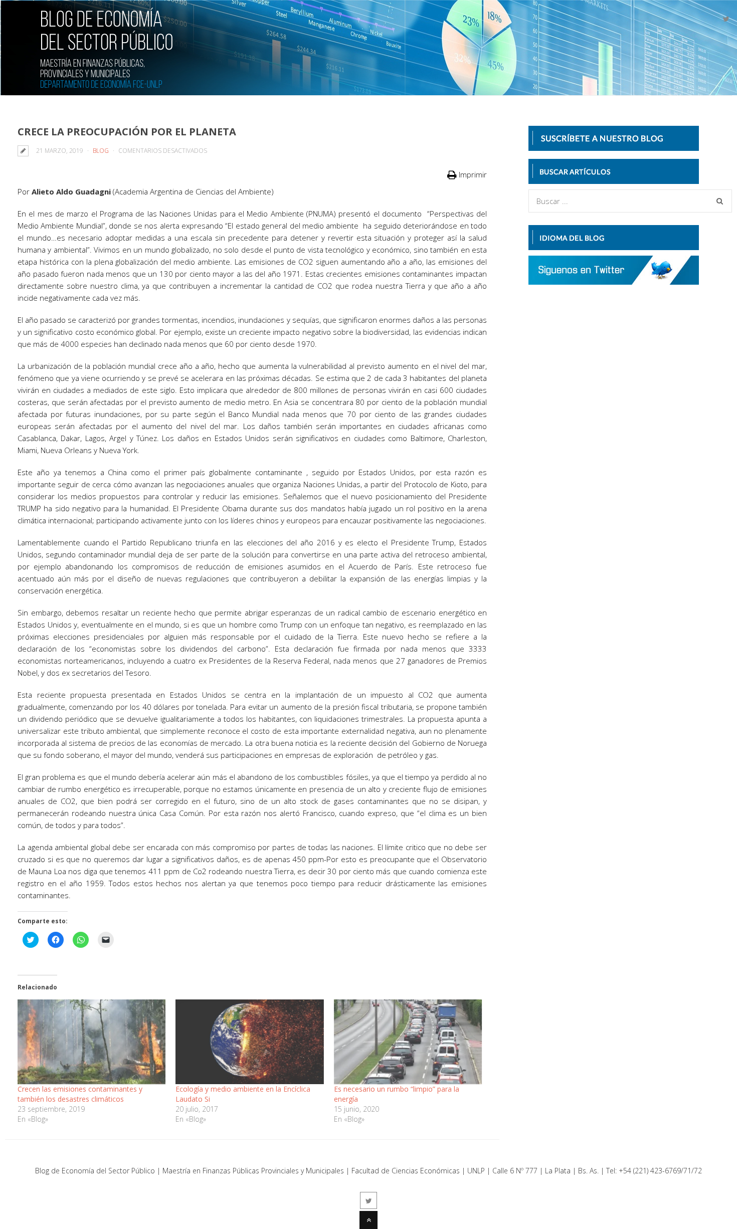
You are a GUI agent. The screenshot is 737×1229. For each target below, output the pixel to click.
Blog (101, 150)
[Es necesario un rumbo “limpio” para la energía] (408, 1041)
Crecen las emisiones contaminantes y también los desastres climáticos (80, 1094)
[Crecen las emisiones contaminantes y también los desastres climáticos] (91, 1041)
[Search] (719, 201)
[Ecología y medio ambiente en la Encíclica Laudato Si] (249, 1041)
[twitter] (726, 19)
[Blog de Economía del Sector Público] (88, 82)
